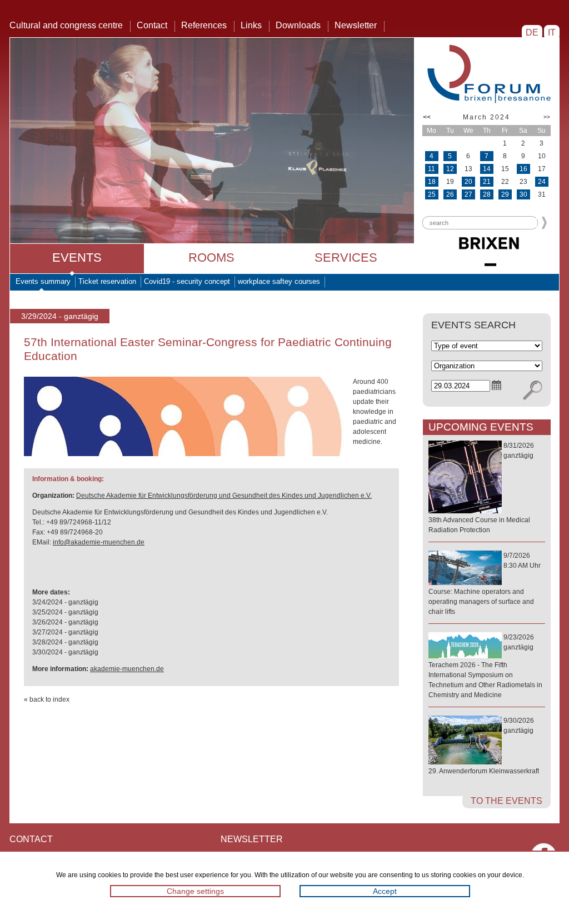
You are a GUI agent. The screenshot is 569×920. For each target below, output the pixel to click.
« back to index (46, 699)
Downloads (298, 25)
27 (468, 194)
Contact (152, 25)
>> (546, 117)
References (204, 25)
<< (427, 117)
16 (523, 169)
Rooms (211, 257)
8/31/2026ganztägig (481, 488)
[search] (532, 391)
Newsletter (356, 25)
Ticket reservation (107, 281)
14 (487, 169)
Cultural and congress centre (66, 25)
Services (346, 257)
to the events (506, 801)
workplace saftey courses (279, 281)
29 (505, 194)
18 (432, 182)
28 (487, 194)
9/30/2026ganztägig (483, 746)
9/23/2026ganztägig (485, 666)
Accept (385, 891)
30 (523, 194)
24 (542, 182)
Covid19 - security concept (187, 281)
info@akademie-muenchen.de (98, 542)
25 (432, 194)
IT (552, 32)
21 (487, 182)
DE (532, 32)
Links (251, 25)
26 (450, 194)
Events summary (43, 281)
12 (450, 169)
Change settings (195, 891)
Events (77, 257)
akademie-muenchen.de (127, 669)
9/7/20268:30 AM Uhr (484, 584)
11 (431, 169)
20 (468, 182)
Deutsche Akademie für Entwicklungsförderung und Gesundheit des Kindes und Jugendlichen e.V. (224, 495)
